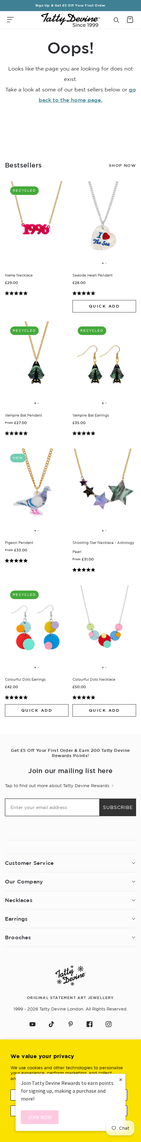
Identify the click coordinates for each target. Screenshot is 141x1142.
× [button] (120, 1079)
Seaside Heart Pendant (92, 275)
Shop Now (122, 165)
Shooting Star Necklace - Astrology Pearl (103, 547)
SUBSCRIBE (118, 807)
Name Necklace (19, 275)
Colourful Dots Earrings (25, 679)
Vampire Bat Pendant (23, 415)
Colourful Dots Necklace (93, 679)
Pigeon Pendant (19, 543)
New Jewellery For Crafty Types (70, 5)
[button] (10, 20)
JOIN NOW (40, 1117)
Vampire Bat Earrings (90, 415)
